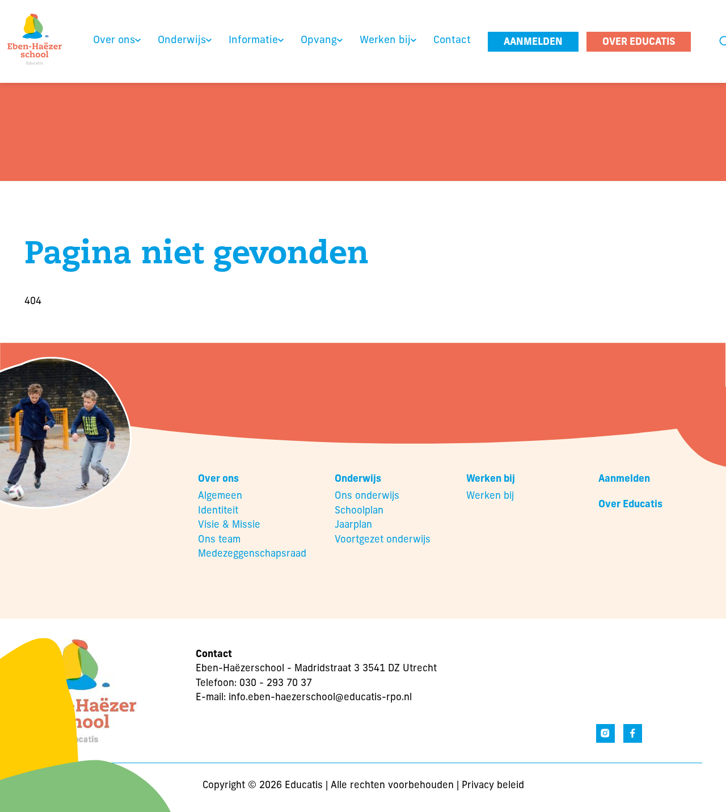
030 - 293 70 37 (275, 683)
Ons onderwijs (367, 496)
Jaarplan (353, 525)
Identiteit (218, 511)
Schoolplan (359, 511)
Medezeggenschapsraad (252, 554)
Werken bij (490, 496)
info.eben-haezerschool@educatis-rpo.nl (320, 697)
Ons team (219, 540)
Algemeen (220, 496)
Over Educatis (630, 505)
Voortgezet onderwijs (382, 540)
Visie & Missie (229, 525)
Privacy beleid (493, 785)
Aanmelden (624, 479)
